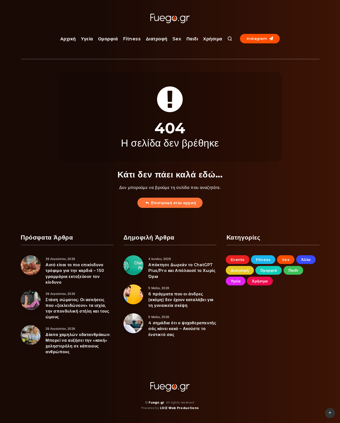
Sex (176, 39)
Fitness (132, 39)
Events (237, 259)
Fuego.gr (156, 402)
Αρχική (68, 39)
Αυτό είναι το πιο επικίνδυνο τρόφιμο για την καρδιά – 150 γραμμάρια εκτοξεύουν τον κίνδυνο (75, 273)
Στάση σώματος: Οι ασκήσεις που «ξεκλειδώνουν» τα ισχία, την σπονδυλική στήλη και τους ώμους (77, 308)
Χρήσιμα (212, 39)
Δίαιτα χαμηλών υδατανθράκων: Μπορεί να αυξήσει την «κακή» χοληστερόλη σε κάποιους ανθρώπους (78, 343)
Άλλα (306, 259)
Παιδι (192, 39)
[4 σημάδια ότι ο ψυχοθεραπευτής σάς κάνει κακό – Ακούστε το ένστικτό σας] (133, 323)
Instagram (257, 38)
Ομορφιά (108, 39)
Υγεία (87, 39)
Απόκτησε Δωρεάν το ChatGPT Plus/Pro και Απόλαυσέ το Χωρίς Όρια (181, 270)
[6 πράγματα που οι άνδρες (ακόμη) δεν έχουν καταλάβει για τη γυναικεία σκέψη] (133, 294)
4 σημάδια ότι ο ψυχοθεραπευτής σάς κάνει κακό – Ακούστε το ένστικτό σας (182, 329)
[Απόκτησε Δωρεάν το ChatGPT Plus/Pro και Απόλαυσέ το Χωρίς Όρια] (133, 265)
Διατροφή (157, 39)
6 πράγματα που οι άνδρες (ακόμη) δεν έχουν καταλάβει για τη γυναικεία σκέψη (181, 300)
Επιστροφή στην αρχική (172, 202)
